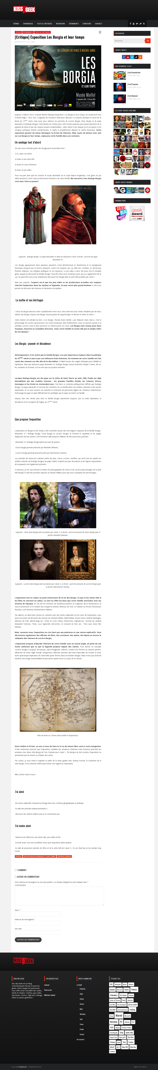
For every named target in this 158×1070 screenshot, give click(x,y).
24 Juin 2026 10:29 (134, 87)
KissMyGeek (22, 1067)
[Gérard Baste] (147, 134)
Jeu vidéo (113, 1010)
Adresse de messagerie (25, 919)
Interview (130, 1000)
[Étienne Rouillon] (117, 134)
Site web (18, 928)
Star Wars (131, 1037)
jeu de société (132, 1004)
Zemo (81, 1024)
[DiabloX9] (135, 127)
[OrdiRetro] (141, 192)
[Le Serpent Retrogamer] (135, 192)
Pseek (82, 1029)
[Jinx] (123, 141)
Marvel (119, 1015)
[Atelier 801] (135, 121)
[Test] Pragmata (132, 84)
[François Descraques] (129, 134)
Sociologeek (113, 1033)
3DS (111, 984)
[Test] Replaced (132, 95)
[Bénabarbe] (141, 121)
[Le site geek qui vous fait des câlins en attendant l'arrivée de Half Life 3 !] (24, 13)
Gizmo (82, 1004)
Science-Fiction (126, 1028)
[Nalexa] (147, 154)
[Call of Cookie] (147, 121)
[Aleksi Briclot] (117, 121)
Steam (112, 1042)
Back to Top (139, 1067)
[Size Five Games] (129, 167)
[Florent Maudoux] (123, 134)
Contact (98, 23)
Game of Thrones (115, 1000)
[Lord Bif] (141, 147)
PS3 (133, 1022)
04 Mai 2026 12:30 (133, 99)
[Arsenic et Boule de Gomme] (129, 121)
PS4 (111, 1027)
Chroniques (28, 23)
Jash (81, 1019)
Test (124, 1042)
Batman (112, 989)
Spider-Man (129, 1032)
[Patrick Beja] (141, 161)
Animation (118, 984)
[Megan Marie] (129, 154)
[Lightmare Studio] (135, 147)
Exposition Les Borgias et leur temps (39, 856)
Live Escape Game (122, 1010)
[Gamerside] (123, 192)
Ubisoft (112, 1047)
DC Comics (123, 995)
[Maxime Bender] (123, 154)
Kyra (33, 42)
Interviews (60, 23)
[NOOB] (129, 161)
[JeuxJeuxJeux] (129, 192)
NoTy (81, 1009)
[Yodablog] (135, 174)
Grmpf (82, 1034)
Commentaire (20, 885)
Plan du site (48, 990)
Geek (123, 1000)
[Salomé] (123, 167)
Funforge (131, 995)
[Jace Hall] (117, 141)
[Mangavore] (117, 154)
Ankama (131, 984)
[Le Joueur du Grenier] (123, 147)
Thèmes (16, 23)
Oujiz (81, 993)
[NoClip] (123, 161)
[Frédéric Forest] (135, 134)
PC (121, 1021)
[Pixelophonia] (147, 161)
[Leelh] (129, 147)
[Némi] (117, 161)
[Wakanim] (129, 174)
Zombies (112, 1051)
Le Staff (79, 985)
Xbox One (133, 1047)
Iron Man (112, 1005)
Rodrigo (118, 1028)
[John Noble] (129, 141)
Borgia (18, 856)
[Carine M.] (117, 127)
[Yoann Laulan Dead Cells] (147, 141)
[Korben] (141, 141)
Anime (125, 984)
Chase (82, 999)
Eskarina (82, 988)
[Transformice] (117, 174)
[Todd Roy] (141, 167)
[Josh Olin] (135, 141)
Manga (111, 1016)
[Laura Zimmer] (117, 147)
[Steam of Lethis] (135, 167)
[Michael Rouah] (135, 154)
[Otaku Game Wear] (147, 192)
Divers (18, 32)
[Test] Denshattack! (133, 72)
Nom (17, 910)
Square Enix (113, 1037)
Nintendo (113, 1021)
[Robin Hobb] (117, 167)
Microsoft (127, 1016)
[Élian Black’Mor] (147, 127)
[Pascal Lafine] (135, 161)
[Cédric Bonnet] (123, 127)
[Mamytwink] (147, 147)
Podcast (127, 1022)
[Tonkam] (147, 167)
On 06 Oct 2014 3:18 (22, 42)
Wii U (118, 1047)
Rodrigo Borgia (64, 856)
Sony (121, 1032)
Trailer (130, 1042)
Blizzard (119, 989)
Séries (118, 1042)
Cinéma (126, 989)
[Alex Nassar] (123, 121)
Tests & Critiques (44, 23)
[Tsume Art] (123, 174)
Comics (134, 989)
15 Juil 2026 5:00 (133, 75)
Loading (132, 1009)
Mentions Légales (49, 995)
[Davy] (129, 127)
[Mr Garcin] (141, 154)
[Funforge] (141, 134)
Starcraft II (122, 1037)
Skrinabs (82, 1014)
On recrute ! (80, 1039)
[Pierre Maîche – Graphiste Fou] (117, 192)
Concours (87, 23)
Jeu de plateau (121, 1005)
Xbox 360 (125, 1047)
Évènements (74, 23)
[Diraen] (141, 127)
